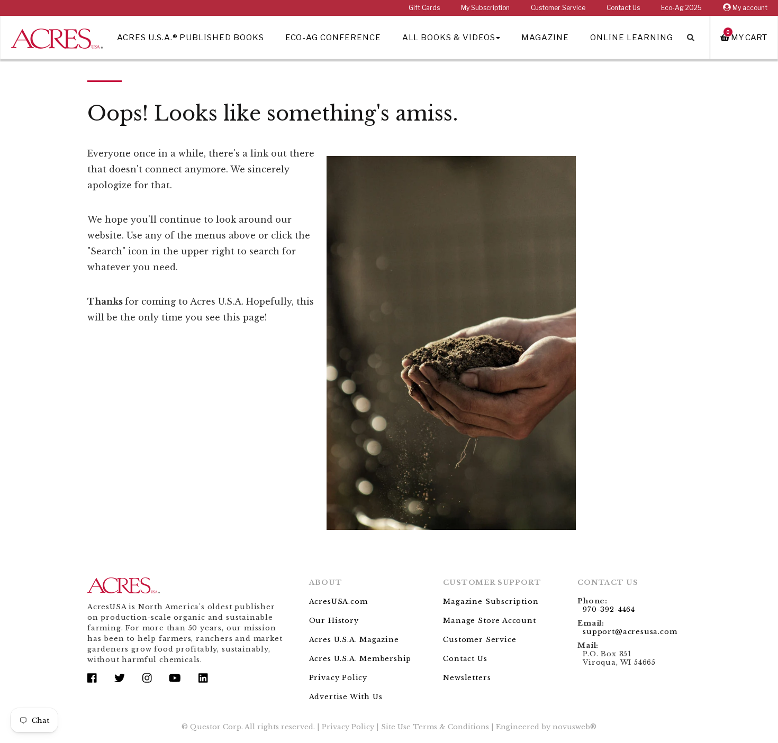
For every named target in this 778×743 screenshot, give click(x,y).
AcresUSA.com (338, 601)
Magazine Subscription (490, 601)
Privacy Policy (338, 677)
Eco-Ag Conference (333, 37)
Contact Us (623, 8)
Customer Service (558, 8)
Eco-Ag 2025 (681, 8)
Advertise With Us (346, 696)
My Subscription (485, 8)
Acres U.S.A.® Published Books (190, 37)
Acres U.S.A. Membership (360, 658)
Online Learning (631, 37)
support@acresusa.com (630, 631)
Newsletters (467, 677)
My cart (747, 37)
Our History (334, 620)
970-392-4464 (609, 609)
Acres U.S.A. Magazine (354, 639)
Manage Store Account (489, 620)
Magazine (545, 37)
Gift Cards (424, 8)
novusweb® (574, 726)
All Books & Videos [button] (448, 37)
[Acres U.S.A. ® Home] (57, 37)
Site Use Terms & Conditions (435, 726)
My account (749, 8)
